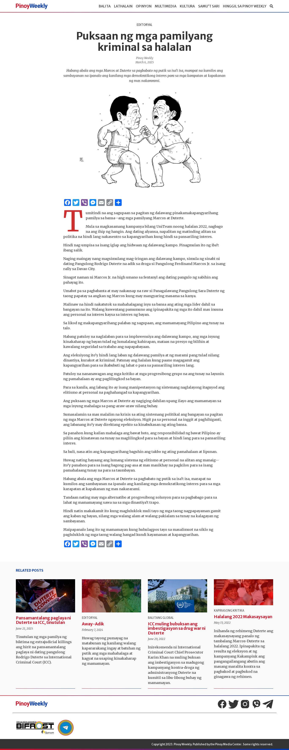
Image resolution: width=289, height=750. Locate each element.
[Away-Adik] (111, 596)
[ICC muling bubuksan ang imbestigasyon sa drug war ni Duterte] (177, 596)
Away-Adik (93, 623)
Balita (105, 6)
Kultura (187, 6)
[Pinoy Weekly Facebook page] (222, 704)
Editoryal (144, 25)
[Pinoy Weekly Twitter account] (233, 704)
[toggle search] (271, 6)
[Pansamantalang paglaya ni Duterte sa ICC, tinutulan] (45, 596)
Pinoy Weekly (144, 58)
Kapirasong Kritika (229, 610)
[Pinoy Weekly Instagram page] (245, 704)
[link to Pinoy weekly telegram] (66, 728)
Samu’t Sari (209, 6)
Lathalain (123, 6)
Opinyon (143, 6)
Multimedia (165, 6)
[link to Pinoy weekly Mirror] (35, 728)
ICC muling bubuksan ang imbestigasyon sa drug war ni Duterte (176, 628)
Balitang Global (161, 618)
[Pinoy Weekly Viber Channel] (256, 704)
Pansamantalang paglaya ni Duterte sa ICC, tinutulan (43, 620)
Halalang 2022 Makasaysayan (243, 616)
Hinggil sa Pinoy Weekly (244, 6)
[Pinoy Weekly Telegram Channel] (268, 704)
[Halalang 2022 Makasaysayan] (243, 592)
